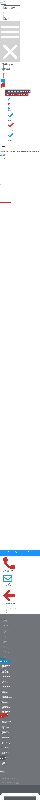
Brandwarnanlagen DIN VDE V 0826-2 (10, 12)
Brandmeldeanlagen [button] (6, 11)
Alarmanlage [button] (4, 4)
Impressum (5, 17)
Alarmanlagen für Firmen (8, 8)
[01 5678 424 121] (9, 568)
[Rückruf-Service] (9, 602)
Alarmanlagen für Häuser (8, 6)
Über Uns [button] (4, 14)
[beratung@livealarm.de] (7, 582)
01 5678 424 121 (8, 570)
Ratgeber (5, 19)
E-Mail (1, 785)
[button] (10, 41)
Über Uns (5, 15)
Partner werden (6, 18)
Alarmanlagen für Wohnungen (9, 7)
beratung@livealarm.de (9, 584)
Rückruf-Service (10, 603)
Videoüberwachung (6, 9)
